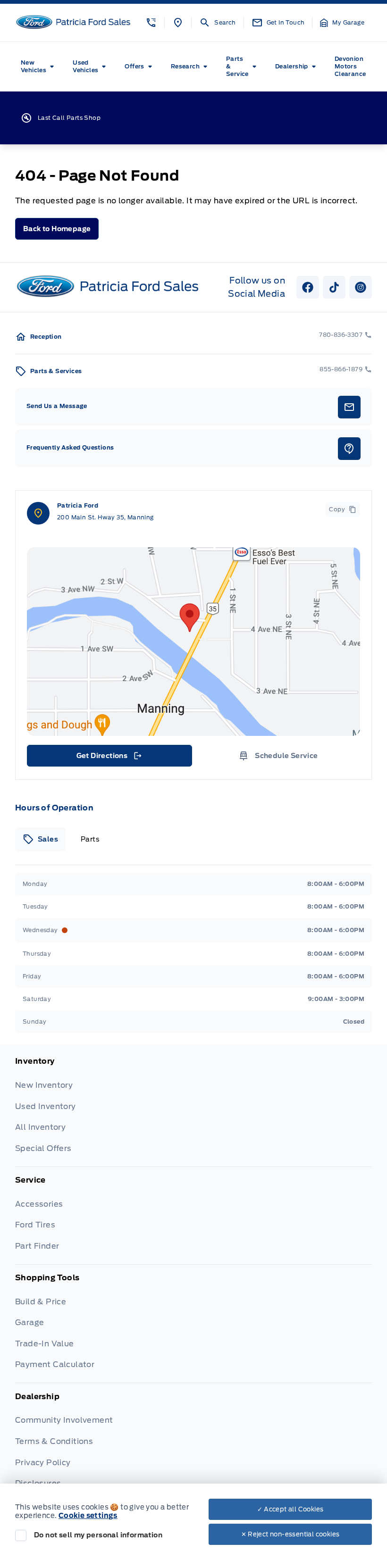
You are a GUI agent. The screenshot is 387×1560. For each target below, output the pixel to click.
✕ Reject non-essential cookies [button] (290, 1534)
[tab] (40, 839)
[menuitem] (39, 66)
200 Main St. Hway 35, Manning (105, 517)
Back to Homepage (57, 229)
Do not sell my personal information (98, 1535)
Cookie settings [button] (88, 1515)
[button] (151, 22)
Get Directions (108, 758)
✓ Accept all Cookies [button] (290, 1509)
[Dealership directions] (193, 641)
